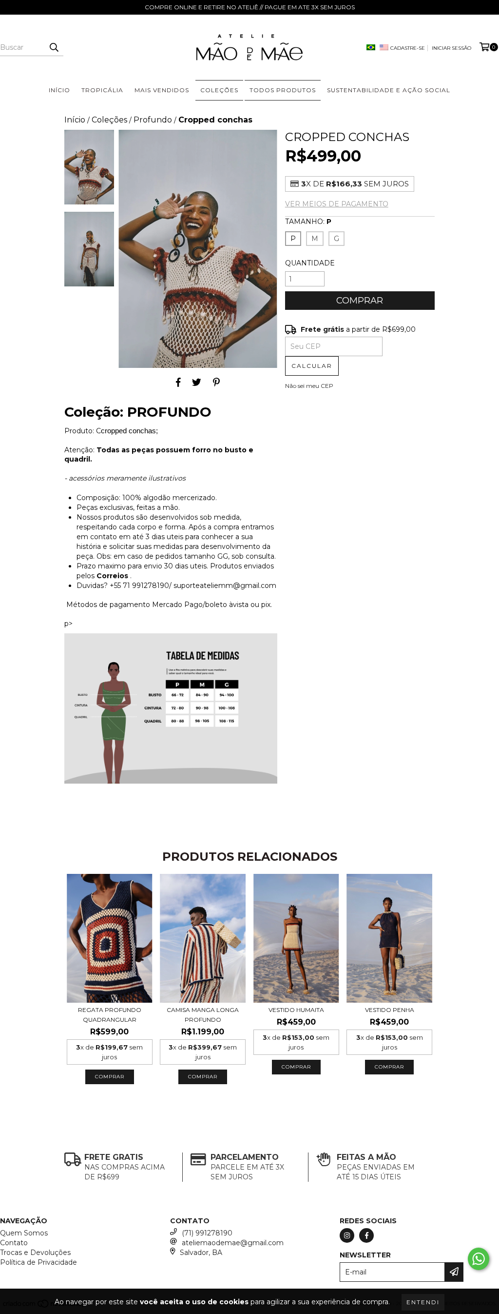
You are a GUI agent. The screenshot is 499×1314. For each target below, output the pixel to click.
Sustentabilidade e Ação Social (388, 90)
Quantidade (310, 263)
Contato (14, 1242)
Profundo (153, 119)
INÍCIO (59, 90)
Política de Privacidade (38, 1262)
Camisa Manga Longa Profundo (203, 1014)
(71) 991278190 (207, 1233)
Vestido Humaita (296, 1009)
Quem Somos (24, 1233)
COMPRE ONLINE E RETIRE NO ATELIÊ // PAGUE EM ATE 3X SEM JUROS (250, 7)
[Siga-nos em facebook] (366, 1235)
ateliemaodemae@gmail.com (233, 1242)
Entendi (423, 1302)
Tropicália (102, 90)
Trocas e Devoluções (35, 1252)
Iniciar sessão (451, 48)
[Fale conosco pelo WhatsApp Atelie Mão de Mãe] (478, 1259)
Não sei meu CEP (309, 385)
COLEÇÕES (219, 90)
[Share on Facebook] (178, 382)
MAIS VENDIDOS (161, 90)
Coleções (109, 119)
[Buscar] (53, 47)
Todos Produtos (283, 90)
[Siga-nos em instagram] (347, 1235)
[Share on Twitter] (196, 382)
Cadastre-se (407, 48)
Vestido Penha (389, 1009)
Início (74, 119)
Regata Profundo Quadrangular (109, 1014)
